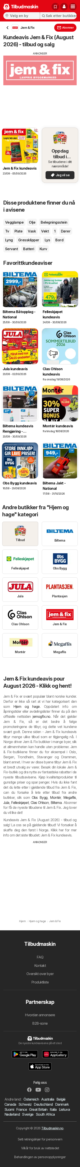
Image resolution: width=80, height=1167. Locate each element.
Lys (47, 240)
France (21, 1109)
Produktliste (40, 982)
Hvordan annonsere (40, 1015)
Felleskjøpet (20, 802)
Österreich (31, 1099)
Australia (47, 1099)
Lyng (9, 240)
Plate (18, 231)
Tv (7, 231)
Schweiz (25, 1104)
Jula (6, 802)
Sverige (27, 1114)
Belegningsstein (54, 222)
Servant (11, 249)
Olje (32, 222)
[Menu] (73, 6)
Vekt (45, 231)
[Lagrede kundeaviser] (55, 6)
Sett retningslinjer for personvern (40, 1139)
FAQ (40, 957)
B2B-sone (40, 1023)
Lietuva (64, 1109)
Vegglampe (14, 222)
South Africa (45, 1114)
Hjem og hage (26, 706)
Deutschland (43, 1104)
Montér (55, 797)
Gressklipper (28, 240)
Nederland (12, 1114)
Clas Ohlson (40, 802)
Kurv (43, 249)
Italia (53, 1109)
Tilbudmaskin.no (52, 1128)
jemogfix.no (41, 716)
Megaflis (69, 797)
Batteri (28, 249)
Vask (32, 231)
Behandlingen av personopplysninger (40, 1157)
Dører (65, 231)
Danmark (62, 1104)
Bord (59, 240)
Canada (10, 1104)
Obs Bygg (40, 797)
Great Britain (38, 1109)
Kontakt (40, 965)
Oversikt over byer (40, 974)
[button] (64, 6)
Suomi (9, 1109)
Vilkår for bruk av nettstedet (40, 1148)
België (61, 1099)
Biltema (56, 802)
